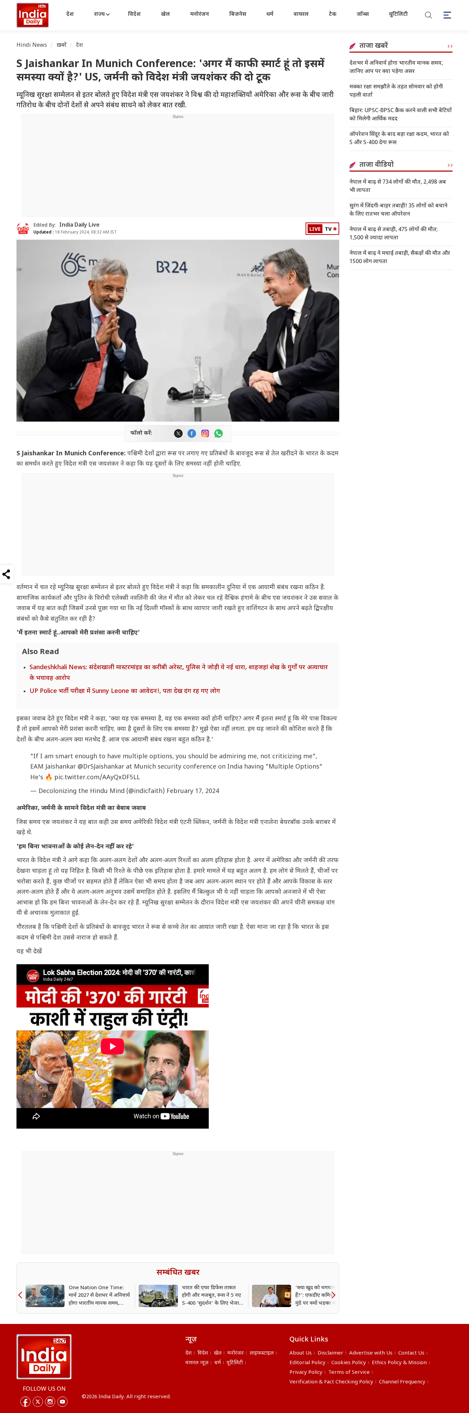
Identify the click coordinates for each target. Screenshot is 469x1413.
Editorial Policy (307, 1363)
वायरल (301, 14)
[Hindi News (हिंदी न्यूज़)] (33, 15)
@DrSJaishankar (101, 767)
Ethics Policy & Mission (399, 1363)
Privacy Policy (305, 1372)
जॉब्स (363, 14)
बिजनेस (237, 14)
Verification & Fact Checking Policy (331, 1382)
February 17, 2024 (193, 791)
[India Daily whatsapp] (218, 433)
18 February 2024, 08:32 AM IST (75, 232)
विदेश (134, 14)
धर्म (269, 14)
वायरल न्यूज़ (196, 1363)
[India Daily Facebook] (191, 433)
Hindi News (31, 45)
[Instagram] (50, 1401)
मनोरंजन (199, 14)
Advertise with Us (370, 1353)
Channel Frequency (402, 1382)
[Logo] (43, 1356)
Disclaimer (330, 1353)
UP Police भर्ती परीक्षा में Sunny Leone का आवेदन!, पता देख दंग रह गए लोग (125, 691)
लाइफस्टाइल (262, 1353)
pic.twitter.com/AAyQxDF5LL (97, 778)
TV (328, 229)
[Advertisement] (178, 168)
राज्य (99, 14)
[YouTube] (62, 1401)
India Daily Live (79, 225)
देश (70, 14)
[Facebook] (25, 1401)
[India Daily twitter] (178, 433)
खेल (165, 14)
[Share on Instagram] (205, 433)
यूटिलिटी (398, 14)
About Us (300, 1353)
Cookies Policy (348, 1363)
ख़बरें (62, 45)
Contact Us (411, 1353)
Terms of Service (349, 1372)
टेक (332, 14)
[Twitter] (38, 1401)
